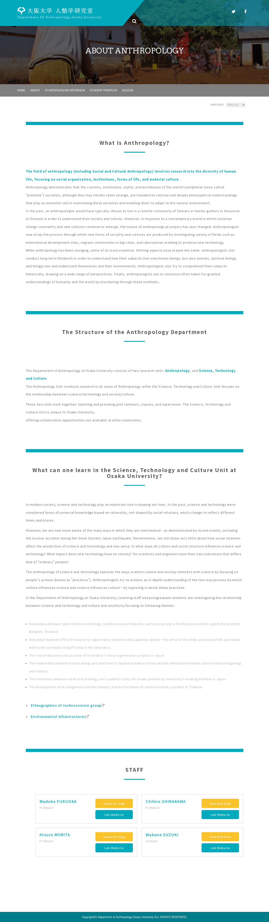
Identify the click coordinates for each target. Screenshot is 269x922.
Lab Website (114, 815)
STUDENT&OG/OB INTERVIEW (65, 90)
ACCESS (127, 90)
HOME (21, 90)
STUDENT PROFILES (103, 90)
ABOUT (35, 90)
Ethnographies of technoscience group (66, 705)
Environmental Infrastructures (58, 716)
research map (114, 803)
